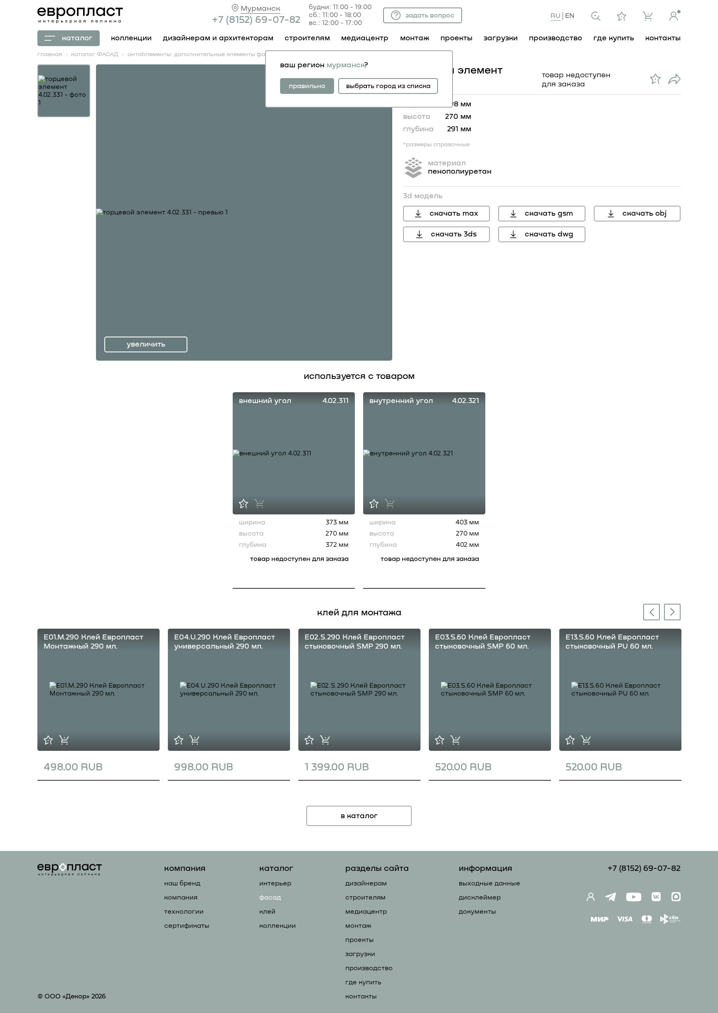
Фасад (270, 897)
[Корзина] (648, 16)
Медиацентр (365, 38)
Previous (650, 613)
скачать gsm (549, 213)
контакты (663, 38)
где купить (613, 38)
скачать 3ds (454, 234)
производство (555, 38)
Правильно (307, 86)
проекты (456, 38)
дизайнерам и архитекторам (218, 38)
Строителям (365, 897)
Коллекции (277, 925)
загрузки (501, 38)
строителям (307, 38)
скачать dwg (549, 234)
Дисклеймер (480, 897)
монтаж (414, 38)
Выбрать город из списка (388, 86)
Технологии (184, 911)
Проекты (359, 940)
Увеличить (146, 344)
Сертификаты (186, 925)
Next (672, 611)
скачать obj (644, 213)
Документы (477, 911)
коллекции (131, 38)
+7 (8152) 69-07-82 (256, 20)
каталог (77, 38)
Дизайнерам (366, 883)
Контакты (361, 996)
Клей (267, 911)
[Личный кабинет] (675, 15)
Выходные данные (489, 883)
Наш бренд (182, 883)
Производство (369, 968)
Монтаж (358, 925)
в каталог (359, 816)
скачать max (454, 213)
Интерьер (275, 883)
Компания (180, 897)
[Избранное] (621, 16)
